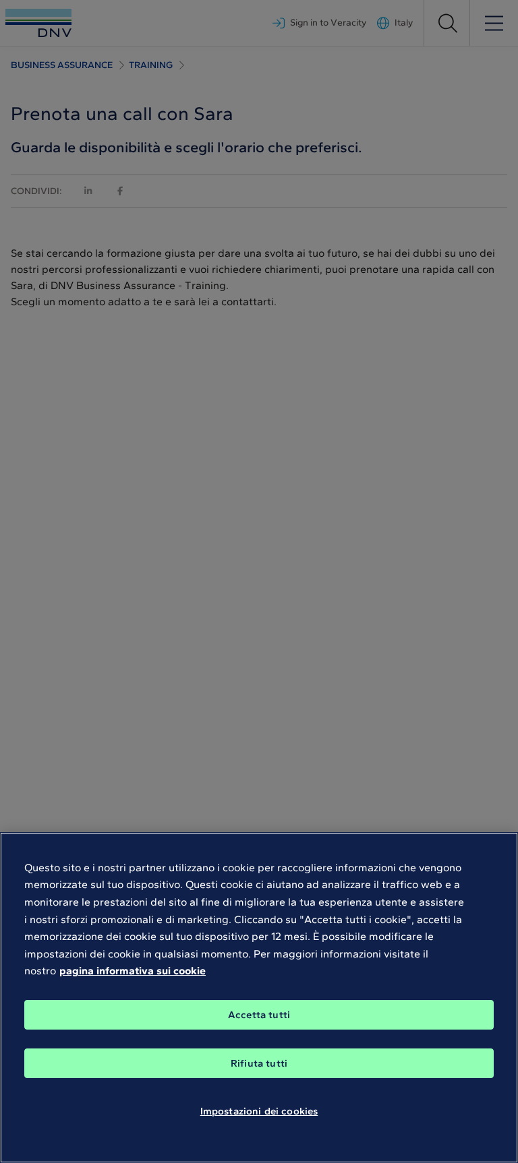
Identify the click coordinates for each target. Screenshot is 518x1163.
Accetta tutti (259, 1015)
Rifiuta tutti (259, 1063)
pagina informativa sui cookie (132, 970)
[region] (259, 997)
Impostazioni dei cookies (259, 1111)
